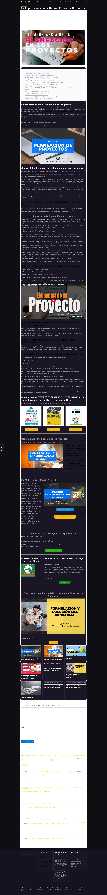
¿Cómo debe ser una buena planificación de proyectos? (39, 86)
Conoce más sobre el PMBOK (65, 509)
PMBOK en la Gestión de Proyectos (34, 93)
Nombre (23, 720)
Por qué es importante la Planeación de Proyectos (38, 79)
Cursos (46, 1)
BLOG (69, 1)
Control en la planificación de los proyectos (51, 442)
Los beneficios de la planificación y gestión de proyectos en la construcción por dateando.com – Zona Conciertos (49, 834)
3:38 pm (83, 803)
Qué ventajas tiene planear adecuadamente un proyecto (40, 75)
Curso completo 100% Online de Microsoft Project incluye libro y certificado (45, 96)
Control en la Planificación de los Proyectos (37, 91)
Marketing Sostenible (76, 861)
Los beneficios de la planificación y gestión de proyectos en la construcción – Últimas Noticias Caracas (52, 803)
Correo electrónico (27, 727)
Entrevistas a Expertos (78, 1)
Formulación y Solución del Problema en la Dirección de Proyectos (42, 98)
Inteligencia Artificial (76, 856)
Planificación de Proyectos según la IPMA (36, 95)
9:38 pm (83, 834)
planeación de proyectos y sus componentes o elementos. (69, 280)
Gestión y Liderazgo (76, 854)
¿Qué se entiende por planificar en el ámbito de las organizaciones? (42, 84)
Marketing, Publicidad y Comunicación (76, 864)
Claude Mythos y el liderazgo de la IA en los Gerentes (62, 855)
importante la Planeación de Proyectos (54, 216)
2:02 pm (83, 787)
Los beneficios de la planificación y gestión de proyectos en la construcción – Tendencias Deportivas (52, 787)
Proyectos (24, 6)
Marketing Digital (75, 859)
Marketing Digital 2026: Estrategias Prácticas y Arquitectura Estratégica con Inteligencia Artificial (61, 870)
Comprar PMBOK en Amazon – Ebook (65, 517)
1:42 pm (83, 771)
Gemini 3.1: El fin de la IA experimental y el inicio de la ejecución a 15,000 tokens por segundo (61, 865)
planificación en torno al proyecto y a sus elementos (45, 376)
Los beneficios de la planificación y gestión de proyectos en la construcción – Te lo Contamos (54, 771)
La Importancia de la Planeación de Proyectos (37, 73)
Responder (25, 764)
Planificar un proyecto (27, 187)
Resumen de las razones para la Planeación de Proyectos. (40, 80)
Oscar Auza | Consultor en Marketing (32, 1)
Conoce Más (53, 642)
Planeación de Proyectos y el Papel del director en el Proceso (41, 77)
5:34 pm (83, 758)
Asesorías (52, 1)
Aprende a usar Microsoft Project (53, 564)
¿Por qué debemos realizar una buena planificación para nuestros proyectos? (45, 82)
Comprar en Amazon (31, 429)
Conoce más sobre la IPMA (54, 550)
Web (22, 733)
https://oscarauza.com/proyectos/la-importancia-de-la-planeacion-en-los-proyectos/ (48, 823)
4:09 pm (83, 822)
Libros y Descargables (61, 1)
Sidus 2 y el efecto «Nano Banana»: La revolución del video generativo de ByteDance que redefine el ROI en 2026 (61, 876)
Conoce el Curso (65, 582)
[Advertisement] (53, 20)
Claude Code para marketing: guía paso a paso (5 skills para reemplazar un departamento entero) (61, 859)
